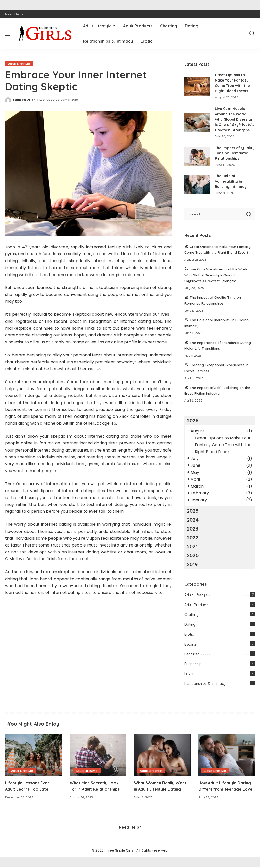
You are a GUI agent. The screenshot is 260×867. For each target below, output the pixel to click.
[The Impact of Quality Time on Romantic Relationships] (197, 156)
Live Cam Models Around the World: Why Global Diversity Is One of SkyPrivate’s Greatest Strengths (234, 119)
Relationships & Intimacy (205, 683)
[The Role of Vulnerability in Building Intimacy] (197, 184)
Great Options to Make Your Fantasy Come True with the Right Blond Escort (223, 445)
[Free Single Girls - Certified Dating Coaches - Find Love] (46, 33)
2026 (192, 420)
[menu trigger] (11, 33)
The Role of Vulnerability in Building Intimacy (231, 181)
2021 (192, 546)
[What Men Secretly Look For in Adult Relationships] (98, 755)
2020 (193, 555)
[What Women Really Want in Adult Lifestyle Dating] (162, 755)
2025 (193, 511)
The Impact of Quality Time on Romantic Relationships (235, 153)
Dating (190, 624)
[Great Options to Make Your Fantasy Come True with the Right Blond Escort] (197, 86)
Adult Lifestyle (19, 64)
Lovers (190, 673)
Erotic (189, 634)
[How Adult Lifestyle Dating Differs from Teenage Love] (226, 755)
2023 (192, 528)
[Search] (252, 33)
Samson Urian (24, 99)
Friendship (193, 664)
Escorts (190, 644)
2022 (192, 537)
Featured (192, 654)
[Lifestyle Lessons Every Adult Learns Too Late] (33, 755)
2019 (192, 564)
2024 (193, 520)
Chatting (191, 614)
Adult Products (196, 605)
